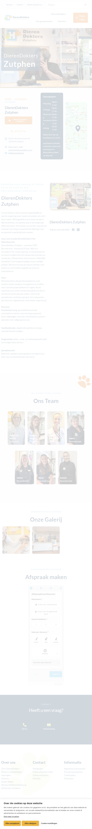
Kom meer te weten (11, 816)
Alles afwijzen (30, 823)
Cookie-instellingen (49, 823)
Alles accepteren (12, 823)
